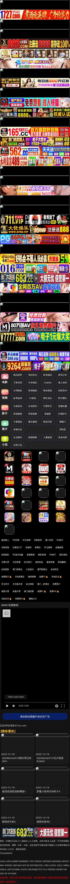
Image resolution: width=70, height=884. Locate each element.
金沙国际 (30, 584)
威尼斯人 (5, 540)
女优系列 (32, 406)
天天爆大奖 (18, 584)
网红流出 (47, 398)
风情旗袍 (17, 413)
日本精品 (32, 382)
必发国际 (5, 569)
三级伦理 (17, 382)
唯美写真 (47, 421)
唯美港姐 (47, 390)
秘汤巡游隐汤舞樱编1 (14, 791)
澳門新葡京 (42, 569)
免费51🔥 (43, 576)
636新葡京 (20, 576)
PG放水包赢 (18, 554)
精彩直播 (42, 554)
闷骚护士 (62, 413)
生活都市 (17, 437)
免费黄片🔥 (20, 598)
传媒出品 (17, 429)
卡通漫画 (17, 421)
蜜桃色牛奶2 (9, 821)
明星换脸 (32, 413)
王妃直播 (17, 562)
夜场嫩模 (62, 562)
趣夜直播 (51, 562)
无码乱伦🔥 (56, 576)
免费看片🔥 (6, 576)
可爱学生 (47, 406)
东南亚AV (62, 390)
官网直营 (38, 540)
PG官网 (16, 540)
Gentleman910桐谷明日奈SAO (17, 759)
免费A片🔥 (54, 591)
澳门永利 (49, 540)
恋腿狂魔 (62, 406)
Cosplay (48, 382)
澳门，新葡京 (43, 584)
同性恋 (62, 429)
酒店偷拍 (63, 554)
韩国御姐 (32, 390)
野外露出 (62, 398)
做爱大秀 (5, 591)
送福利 (28, 547)
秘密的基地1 (43, 821)
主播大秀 (5, 562)
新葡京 (38, 547)
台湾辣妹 (17, 390)
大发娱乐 (30, 569)
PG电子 (60, 540)
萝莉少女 (62, 374)
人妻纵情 (47, 437)
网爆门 (62, 421)
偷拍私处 (39, 562)
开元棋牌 (27, 540)
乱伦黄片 (28, 562)
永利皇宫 (55, 569)
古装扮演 (17, 406)
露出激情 (32, 421)
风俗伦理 (62, 437)
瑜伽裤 (47, 413)
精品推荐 (17, 374)
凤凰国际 (5, 554)
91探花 (32, 398)
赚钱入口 (33, 598)
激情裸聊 (32, 576)
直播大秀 (17, 591)
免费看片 (57, 584)
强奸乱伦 (32, 374)
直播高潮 (31, 554)
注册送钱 (5, 547)
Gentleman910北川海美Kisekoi (50, 759)
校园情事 (32, 437)
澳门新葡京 (18, 569)
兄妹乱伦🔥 (6, 598)
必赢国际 (59, 547)
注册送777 (17, 547)
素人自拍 (62, 382)
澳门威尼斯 (29, 591)
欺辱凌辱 (17, 398)
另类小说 (17, 444)
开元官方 (5, 584)
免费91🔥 (41, 591)
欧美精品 (47, 374)
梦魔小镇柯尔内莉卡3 (48, 791)
